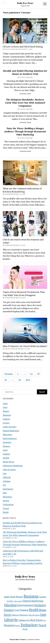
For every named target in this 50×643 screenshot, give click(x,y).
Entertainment (10, 438)
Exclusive (7, 442)
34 (31, 373)
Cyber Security (9, 426)
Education (7, 434)
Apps (5, 403)
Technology (8, 504)
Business (7, 415)
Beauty (6, 411)
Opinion (6, 481)
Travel (6, 508)
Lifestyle (7, 477)
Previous (9, 373)
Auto (5, 407)
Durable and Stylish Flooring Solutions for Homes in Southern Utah (25, 72)
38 (19, 379)
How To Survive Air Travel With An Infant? (25, 346)
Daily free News (25, 3)
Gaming (6, 454)
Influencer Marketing (13, 465)
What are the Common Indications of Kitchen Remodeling (22, 190)
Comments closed (25, 94)
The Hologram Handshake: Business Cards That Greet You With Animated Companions (25, 102)
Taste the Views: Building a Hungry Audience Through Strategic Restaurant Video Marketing (25, 131)
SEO (5, 492)
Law (5, 473)
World (5, 512)
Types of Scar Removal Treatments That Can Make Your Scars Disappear (24, 293)
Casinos (6, 419)
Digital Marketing (11, 430)
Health (6, 457)
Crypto (6, 422)
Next (28, 379)
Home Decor (8, 461)
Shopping (7, 496)
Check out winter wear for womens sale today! (23, 241)
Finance (6, 446)
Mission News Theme (17, 639)
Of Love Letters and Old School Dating (23, 46)
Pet (4, 485)
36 (6, 379)
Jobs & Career (9, 469)
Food (5, 450)
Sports (6, 500)
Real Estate (8, 488)
